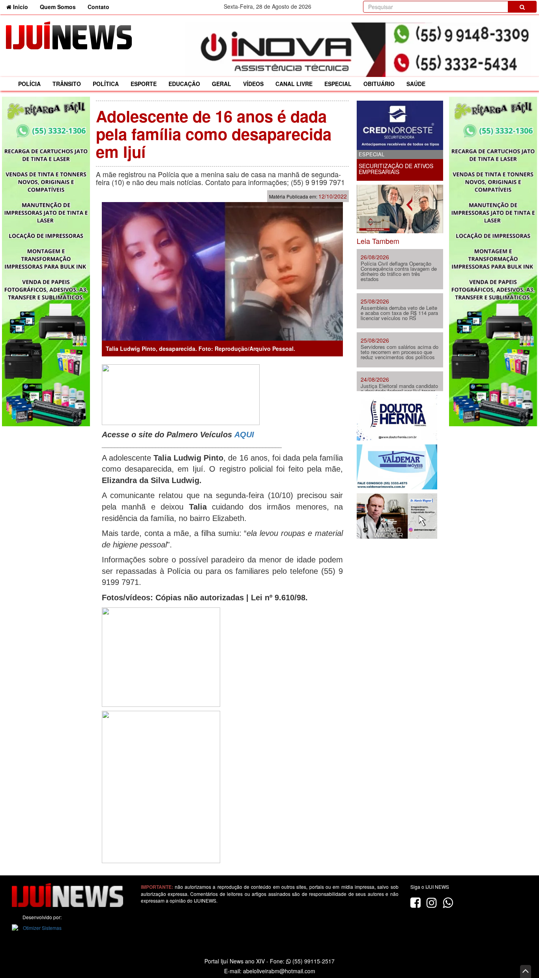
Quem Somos (58, 7)
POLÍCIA (29, 84)
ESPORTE (144, 84)
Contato (98, 7)
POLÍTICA (106, 84)
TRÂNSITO (66, 84)
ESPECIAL (338, 84)
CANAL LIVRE (294, 84)
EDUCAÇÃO (184, 84)
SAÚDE (415, 84)
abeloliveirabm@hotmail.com (279, 971)
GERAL (221, 84)
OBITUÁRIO (379, 84)
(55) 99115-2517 (313, 961)
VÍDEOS (253, 84)
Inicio (22, 6)
